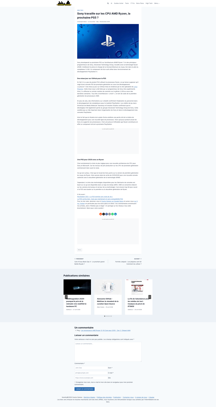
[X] (103, 214)
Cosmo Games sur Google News (112, 201)
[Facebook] (106, 214)
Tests (127, 3)
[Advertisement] (108, 142)
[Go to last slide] (66, 297)
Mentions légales (89, 397)
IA (111, 3)
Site (109, 378)
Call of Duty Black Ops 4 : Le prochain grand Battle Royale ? (89, 261)
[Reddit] (100, 214)
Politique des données (104, 397)
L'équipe (151, 397)
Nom (110, 368)
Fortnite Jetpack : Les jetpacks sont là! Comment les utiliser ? (128, 261)
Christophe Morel (81, 21)
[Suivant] (149, 297)
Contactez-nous (128, 397)
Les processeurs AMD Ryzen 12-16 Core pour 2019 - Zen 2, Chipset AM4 (105, 330)
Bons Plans (140, 3)
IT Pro (133, 3)
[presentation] (77, 287)
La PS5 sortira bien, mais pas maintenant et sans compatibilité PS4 (100, 199)
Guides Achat (118, 3)
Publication (117, 397)
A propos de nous (141, 397)
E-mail (110, 373)
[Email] (109, 214)
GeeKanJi (68, 309)
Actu (79, 249)
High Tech (149, 3)
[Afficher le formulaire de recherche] (108, 3)
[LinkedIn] (115, 214)
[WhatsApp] (112, 214)
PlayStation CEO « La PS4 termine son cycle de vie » (95, 196)
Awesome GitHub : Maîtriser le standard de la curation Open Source (107, 301)
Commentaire (80, 363)
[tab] (104, 316)
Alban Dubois (100, 307)
